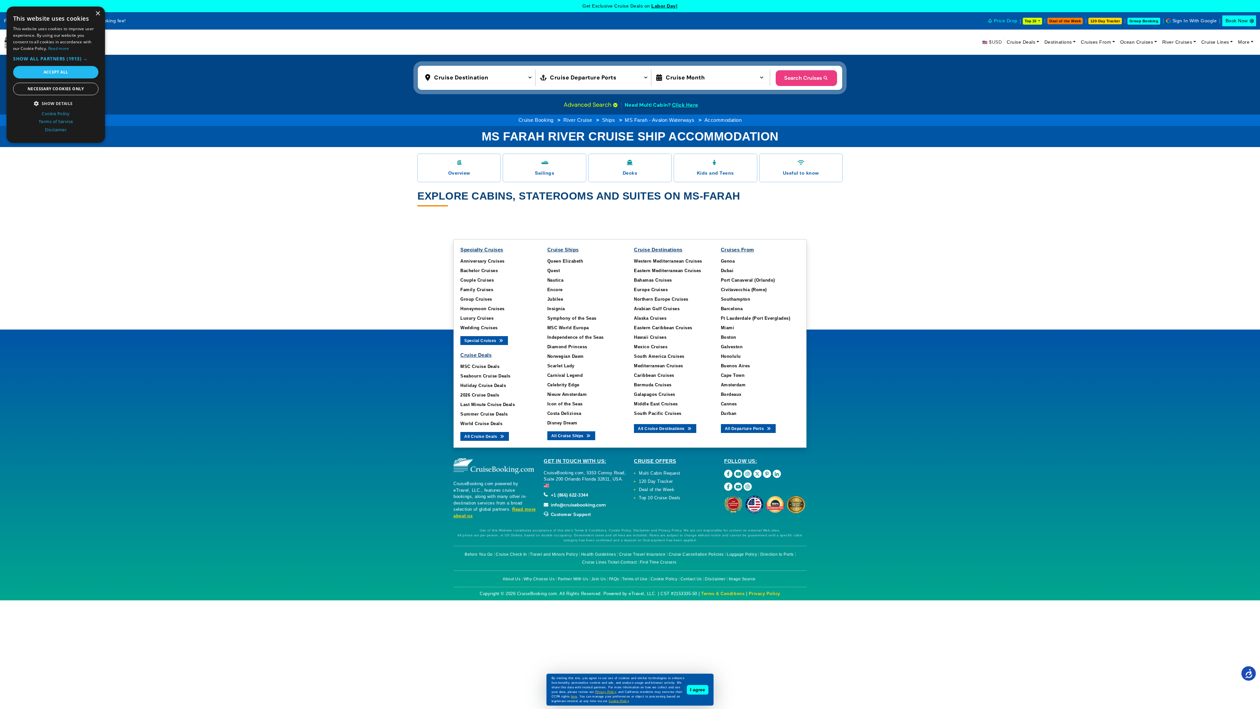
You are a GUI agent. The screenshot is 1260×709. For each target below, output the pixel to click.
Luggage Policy (742, 554)
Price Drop (1006, 20)
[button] (480, 77)
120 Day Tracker (656, 481)
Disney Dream (562, 422)
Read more (58, 48)
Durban (729, 413)
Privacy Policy (764, 593)
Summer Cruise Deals (484, 414)
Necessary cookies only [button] (56, 89)
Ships (608, 120)
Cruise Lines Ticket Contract (609, 562)
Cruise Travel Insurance (642, 554)
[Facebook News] (728, 487)
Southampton (735, 299)
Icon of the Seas (565, 403)
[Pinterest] (767, 474)
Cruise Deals (1021, 42)
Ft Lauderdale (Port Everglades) (755, 318)
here (574, 696)
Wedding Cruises (479, 327)
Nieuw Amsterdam (567, 394)
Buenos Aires (735, 365)
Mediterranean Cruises (658, 365)
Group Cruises (476, 299)
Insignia (556, 308)
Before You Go (479, 554)
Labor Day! (664, 6)
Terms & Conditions (723, 593)
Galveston (732, 346)
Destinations (1058, 42)
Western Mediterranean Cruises (668, 261)
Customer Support (570, 514)
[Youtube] (738, 474)
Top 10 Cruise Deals (660, 497)
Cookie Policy (664, 579)
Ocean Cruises (1136, 42)
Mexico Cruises (650, 346)
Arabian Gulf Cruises (657, 308)
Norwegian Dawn (565, 356)
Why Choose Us (539, 579)
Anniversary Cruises (482, 261)
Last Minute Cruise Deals (487, 404)
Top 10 (1031, 21)
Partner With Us (573, 579)
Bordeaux (731, 394)
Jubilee (555, 299)
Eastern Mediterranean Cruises (667, 270)
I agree (697, 689)
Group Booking (1144, 21)
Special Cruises (480, 340)
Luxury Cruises (477, 318)
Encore (555, 289)
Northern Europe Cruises (661, 299)
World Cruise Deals (481, 423)
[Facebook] (728, 474)
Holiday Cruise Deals (483, 385)
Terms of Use (634, 579)
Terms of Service (56, 121)
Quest (553, 270)
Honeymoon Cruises (482, 308)
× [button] (97, 13)
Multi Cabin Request (660, 473)
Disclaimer (715, 579)
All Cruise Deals (481, 436)
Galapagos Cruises (654, 394)
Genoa (728, 261)
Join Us (598, 579)
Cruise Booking (536, 120)
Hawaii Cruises (650, 337)
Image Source (742, 579)
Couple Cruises (477, 280)
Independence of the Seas (575, 337)
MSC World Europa (568, 327)
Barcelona (732, 308)
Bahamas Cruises (653, 280)
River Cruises (1177, 42)
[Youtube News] (738, 487)
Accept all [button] (56, 72)
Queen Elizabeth (565, 261)
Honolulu (731, 356)
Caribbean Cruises (654, 375)
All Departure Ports (745, 428)
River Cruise (577, 120)
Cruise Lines (1215, 42)
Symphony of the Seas (572, 318)
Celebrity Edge (563, 384)
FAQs (614, 579)
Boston (728, 337)
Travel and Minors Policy (554, 554)
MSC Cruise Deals (479, 366)
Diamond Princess (567, 346)
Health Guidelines (598, 554)
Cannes (729, 403)
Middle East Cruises (656, 403)
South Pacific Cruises (658, 413)
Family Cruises (476, 289)
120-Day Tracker (1105, 21)
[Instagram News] (748, 487)
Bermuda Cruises (653, 384)
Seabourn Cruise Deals (485, 376)
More (1244, 42)
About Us (511, 579)
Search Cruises (803, 78)
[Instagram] (748, 474)
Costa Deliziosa (564, 413)
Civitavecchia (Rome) (744, 289)
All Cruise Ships (568, 436)
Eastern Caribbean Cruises (663, 327)
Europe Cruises (651, 289)
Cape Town (733, 375)
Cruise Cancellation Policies (696, 554)
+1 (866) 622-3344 (568, 495)
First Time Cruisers (658, 562)
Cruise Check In (511, 554)
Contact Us (691, 579)
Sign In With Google (1194, 20)
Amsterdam (733, 384)
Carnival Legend (565, 375)
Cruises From (1096, 42)
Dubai (727, 270)
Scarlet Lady (561, 365)
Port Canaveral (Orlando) (748, 280)
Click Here (685, 105)
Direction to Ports (777, 554)
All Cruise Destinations (662, 428)
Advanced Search (588, 105)
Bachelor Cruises (479, 270)
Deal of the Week (1065, 21)
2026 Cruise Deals (479, 395)
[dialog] (56, 75)
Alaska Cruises (650, 318)
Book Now (1237, 20)
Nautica (555, 280)
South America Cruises (659, 356)
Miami (727, 327)
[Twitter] (757, 474)
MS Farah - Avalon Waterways (660, 120)
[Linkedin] (777, 474)
